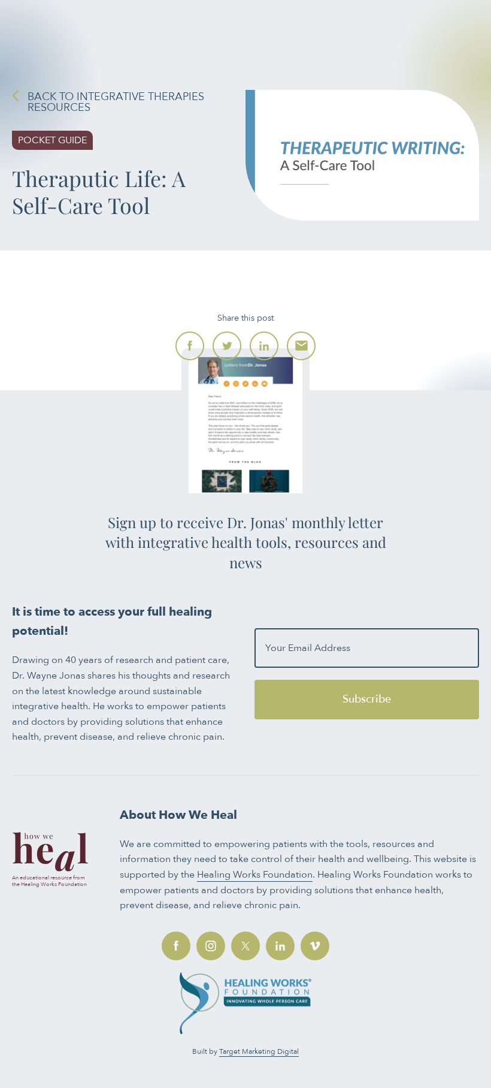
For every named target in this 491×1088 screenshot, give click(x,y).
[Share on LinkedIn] (264, 345)
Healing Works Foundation (255, 874)
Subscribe (367, 699)
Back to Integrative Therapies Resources (116, 102)
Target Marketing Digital (259, 1051)
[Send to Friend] (301, 345)
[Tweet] (227, 345)
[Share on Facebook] (189, 345)
